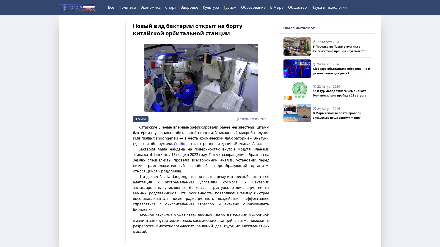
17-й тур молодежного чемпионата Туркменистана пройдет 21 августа (339, 93)
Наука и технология (329, 7)
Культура (211, 7)
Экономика (151, 7)
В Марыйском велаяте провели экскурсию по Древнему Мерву (337, 115)
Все (111, 7)
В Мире (276, 7)
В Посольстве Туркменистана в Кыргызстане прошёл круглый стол (340, 48)
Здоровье (189, 7)
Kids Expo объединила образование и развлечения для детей (341, 71)
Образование (253, 7)
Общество (297, 7)
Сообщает (183, 143)
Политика (127, 7)
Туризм (230, 7)
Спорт (170, 7)
